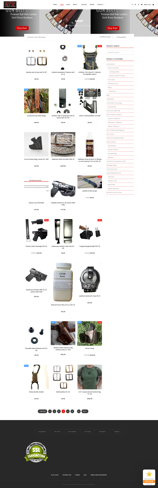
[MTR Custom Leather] (10, 4)
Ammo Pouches (113, 68)
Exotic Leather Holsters (114, 115)
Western (110, 157)
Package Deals (111, 165)
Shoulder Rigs (112, 153)
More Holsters (111, 142)
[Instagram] (138, 4)
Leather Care (112, 181)
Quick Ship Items (111, 169)
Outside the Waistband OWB (116, 161)
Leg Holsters (112, 146)
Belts (108, 95)
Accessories (110, 64)
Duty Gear (111, 80)
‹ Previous (42, 411)
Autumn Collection (114, 118)
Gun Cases (110, 134)
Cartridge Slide (114, 72)
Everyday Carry (113, 83)
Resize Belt (111, 185)
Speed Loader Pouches (117, 76)
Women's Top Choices (114, 192)
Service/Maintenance (113, 173)
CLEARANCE (110, 99)
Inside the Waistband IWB (114, 138)
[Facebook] (132, 4)
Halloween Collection (115, 122)
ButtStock (112, 91)
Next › (85, 411)
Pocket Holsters (113, 150)
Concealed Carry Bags (114, 103)
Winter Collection (113, 126)
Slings (110, 87)
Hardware (111, 177)
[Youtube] (141, 4)
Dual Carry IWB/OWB (113, 111)
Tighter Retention (113, 188)
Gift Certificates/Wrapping (115, 130)
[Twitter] (135, 4)
